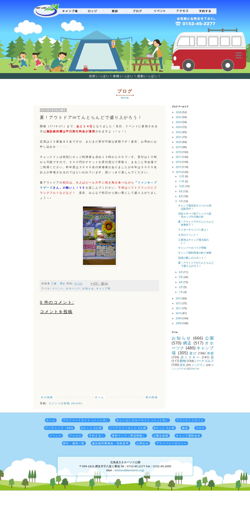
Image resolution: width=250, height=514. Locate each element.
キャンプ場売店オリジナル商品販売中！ (194, 207)
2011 (179, 308)
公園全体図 (161, 435)
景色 (182, 365)
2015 (179, 167)
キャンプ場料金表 (188, 435)
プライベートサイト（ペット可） (86, 420)
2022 (179, 132)
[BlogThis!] (96, 284)
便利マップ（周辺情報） (129, 435)
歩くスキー (190, 357)
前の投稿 (152, 397)
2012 (179, 303)
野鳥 (193, 368)
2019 (179, 147)
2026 (179, 112)
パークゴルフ (204, 361)
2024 (179, 122)
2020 (179, 142)
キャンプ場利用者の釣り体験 (194, 252)
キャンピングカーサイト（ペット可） (142, 420)
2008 (179, 323)
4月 (181, 282)
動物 (183, 361)
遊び (193, 353)
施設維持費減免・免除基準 (110, 443)
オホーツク (73, 288)
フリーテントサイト (190, 420)
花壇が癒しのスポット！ (192, 257)
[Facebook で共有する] (103, 284)
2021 (179, 137)
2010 (179, 313)
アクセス (75, 435)
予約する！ (96, 435)
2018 (179, 152)
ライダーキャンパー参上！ (193, 229)
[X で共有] (99, 284)
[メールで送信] (92, 284)
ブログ (200, 428)
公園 (209, 338)
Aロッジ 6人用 (91, 428)
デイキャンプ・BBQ (59, 428)
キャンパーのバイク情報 (192, 247)
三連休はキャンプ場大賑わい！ (193, 241)
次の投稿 (47, 397)
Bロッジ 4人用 (164, 428)
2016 (179, 162)
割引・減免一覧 (74, 443)
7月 (181, 201)
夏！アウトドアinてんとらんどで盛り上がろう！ (196, 264)
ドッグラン (198, 365)
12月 (182, 176)
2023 (179, 127)
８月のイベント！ (188, 234)
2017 (179, 157)
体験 (210, 353)
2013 (179, 298)
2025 (179, 117)
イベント (58, 288)
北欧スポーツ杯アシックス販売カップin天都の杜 (194, 215)
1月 (181, 292)
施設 (185, 428)
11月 (182, 181)
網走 (187, 343)
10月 (182, 186)
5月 (181, 277)
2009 (179, 318)
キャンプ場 (103, 288)
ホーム (99, 397)
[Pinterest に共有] (106, 284)
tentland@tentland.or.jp (129, 470)
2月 (181, 287)
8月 (181, 196)
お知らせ (88, 288)
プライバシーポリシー (171, 443)
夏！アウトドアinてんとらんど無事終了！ (196, 223)
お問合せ (142, 443)
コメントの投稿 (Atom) (65, 403)
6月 (181, 272)
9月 (181, 191)
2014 (179, 172)
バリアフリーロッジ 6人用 (127, 428)
